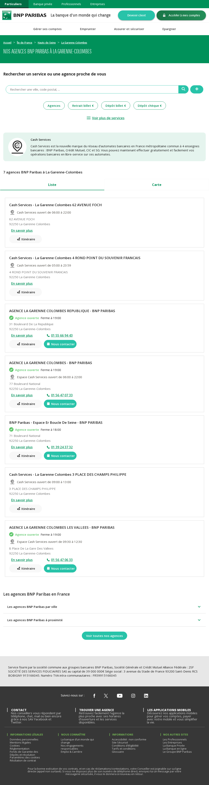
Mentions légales (20, 742)
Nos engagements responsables (72, 747)
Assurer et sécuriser (129, 29)
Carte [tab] (156, 184)
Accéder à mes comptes (184, 15)
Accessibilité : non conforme (129, 739)
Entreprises (97, 4)
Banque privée (42, 4)
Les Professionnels (175, 739)
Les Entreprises (172, 742)
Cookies (15, 745)
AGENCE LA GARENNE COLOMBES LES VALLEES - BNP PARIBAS (62, 527)
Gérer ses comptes (47, 29)
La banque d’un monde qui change (77, 741)
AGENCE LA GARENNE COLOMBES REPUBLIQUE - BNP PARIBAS (62, 310)
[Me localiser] (196, 89)
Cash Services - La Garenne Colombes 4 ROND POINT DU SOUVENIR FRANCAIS (74, 257)
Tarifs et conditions (124, 748)
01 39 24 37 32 (62, 447)
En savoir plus (22, 230)
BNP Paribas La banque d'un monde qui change (24, 15)
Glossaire (118, 752)
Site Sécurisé (120, 742)
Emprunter (88, 29)
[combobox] (92, 89)
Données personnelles (24, 739)
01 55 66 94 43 (62, 335)
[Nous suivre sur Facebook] (94, 696)
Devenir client (136, 15)
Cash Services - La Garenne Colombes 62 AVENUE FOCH (55, 204)
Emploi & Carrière (71, 752)
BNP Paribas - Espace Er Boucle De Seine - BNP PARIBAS (55, 422)
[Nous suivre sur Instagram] (133, 696)
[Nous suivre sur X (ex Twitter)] (106, 696)
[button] (104, 606)
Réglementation (19, 748)
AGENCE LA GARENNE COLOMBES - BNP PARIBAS (50, 362)
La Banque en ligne (175, 748)
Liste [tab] (52, 184)
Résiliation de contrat (23, 760)
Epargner (169, 29)
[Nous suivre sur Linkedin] (146, 696)
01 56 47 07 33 (62, 395)
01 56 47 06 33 (62, 560)
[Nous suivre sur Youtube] (119, 696)
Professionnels (71, 4)
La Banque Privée (174, 745)
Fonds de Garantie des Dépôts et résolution (24, 753)
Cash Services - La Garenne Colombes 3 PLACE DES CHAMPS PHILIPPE (67, 474)
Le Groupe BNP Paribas (177, 752)
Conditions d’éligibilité (125, 745)
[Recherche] (184, 89)
